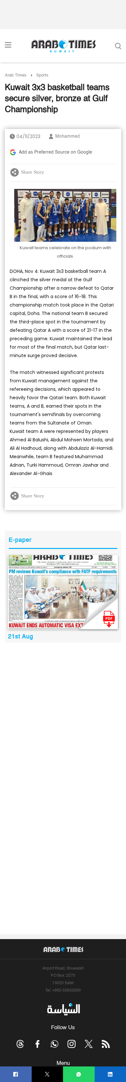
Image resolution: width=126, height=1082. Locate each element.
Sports (42, 75)
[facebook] (15, 1074)
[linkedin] (110, 1074)
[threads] (20, 1044)
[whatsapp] (78, 1074)
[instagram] (72, 1044)
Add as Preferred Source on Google (55, 152)
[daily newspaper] (63, 592)
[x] (89, 1044)
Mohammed (67, 136)
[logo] (63, 46)
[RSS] (106, 1044)
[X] (47, 1074)
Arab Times (15, 75)
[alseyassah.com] (63, 1009)
